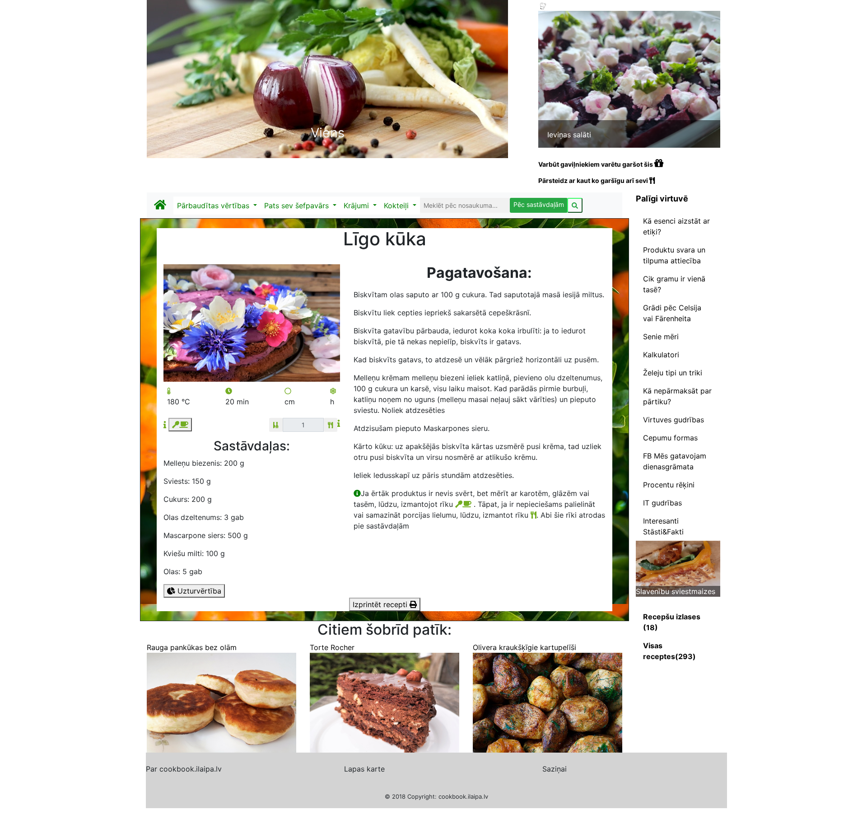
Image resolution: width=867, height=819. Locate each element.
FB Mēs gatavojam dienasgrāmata (674, 461)
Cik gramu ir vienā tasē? (674, 284)
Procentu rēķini (669, 484)
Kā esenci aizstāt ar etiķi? (676, 226)
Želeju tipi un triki (672, 372)
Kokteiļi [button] (397, 205)
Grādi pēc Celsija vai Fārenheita (672, 313)
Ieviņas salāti (569, 134)
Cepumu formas (670, 437)
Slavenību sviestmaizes (675, 591)
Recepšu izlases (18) (671, 622)
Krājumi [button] (357, 205)
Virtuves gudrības (673, 419)
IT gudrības (662, 502)
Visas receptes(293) (669, 651)
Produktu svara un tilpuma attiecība (674, 255)
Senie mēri (661, 336)
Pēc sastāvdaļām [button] (538, 204)
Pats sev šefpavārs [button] (297, 205)
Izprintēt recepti (381, 604)
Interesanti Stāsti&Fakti (663, 526)
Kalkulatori (661, 354)
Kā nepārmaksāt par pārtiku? (677, 396)
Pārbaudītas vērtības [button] (214, 205)
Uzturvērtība (198, 590)
